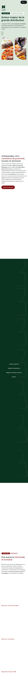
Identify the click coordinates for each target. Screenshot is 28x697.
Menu (23, 2)
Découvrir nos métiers (7, 639)
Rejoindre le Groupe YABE (8, 672)
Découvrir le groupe (8, 187)
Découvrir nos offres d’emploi (9, 605)
